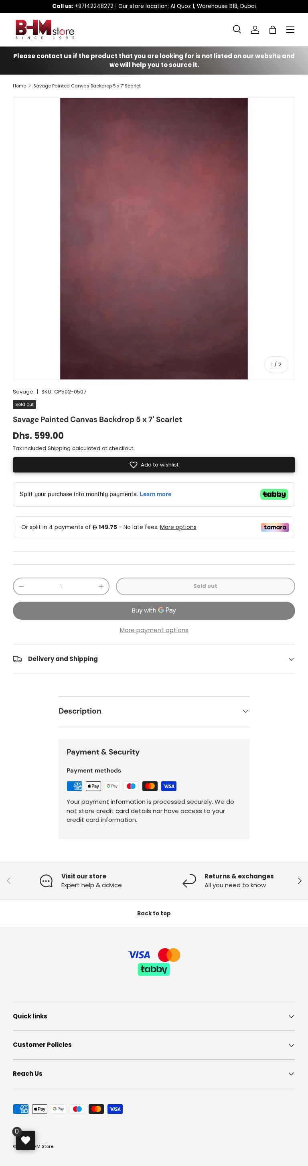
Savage (23, 391)
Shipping (59, 448)
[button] (273, 30)
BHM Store (42, 1146)
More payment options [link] (154, 630)
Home (19, 86)
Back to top (154, 913)
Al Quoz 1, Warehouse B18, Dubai (213, 6)
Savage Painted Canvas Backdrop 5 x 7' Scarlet (87, 86)
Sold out (205, 586)
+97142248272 (94, 6)
